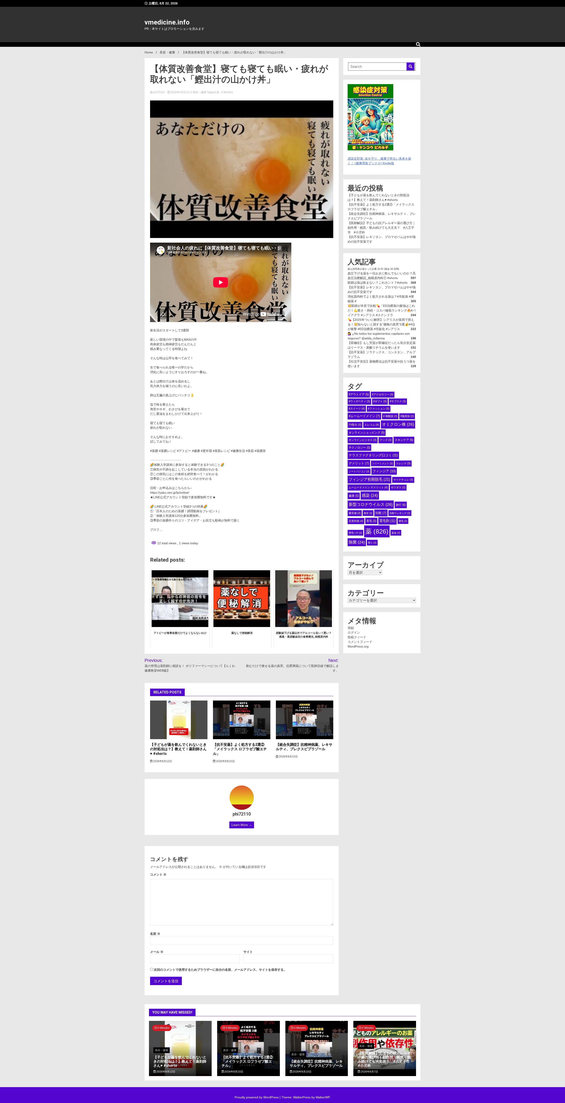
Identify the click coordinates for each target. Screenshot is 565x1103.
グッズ (386, 440)
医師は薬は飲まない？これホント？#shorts (377, 282)
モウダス (398, 487)
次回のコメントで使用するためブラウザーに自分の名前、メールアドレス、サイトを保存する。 (220, 969)
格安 (368, 513)
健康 (354, 495)
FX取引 (355, 424)
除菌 (357, 542)
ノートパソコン (359, 471)
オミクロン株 (398, 424)
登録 (351, 628)
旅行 (401, 504)
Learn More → (242, 825)
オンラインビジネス (363, 440)
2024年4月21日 (180, 92)
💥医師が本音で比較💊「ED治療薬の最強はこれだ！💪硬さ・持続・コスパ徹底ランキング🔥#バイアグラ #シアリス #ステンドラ (382, 310)
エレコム (371, 424)
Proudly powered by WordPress (257, 1097)
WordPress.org (358, 646)
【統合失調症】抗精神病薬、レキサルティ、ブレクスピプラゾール (304, 746)
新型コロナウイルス (371, 504)
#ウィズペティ (359, 401)
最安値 (355, 513)
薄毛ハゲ (355, 532)
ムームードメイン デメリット (368, 487)
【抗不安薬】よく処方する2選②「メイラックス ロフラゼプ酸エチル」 (240, 749)
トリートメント (382, 463)
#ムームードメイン (364, 416)
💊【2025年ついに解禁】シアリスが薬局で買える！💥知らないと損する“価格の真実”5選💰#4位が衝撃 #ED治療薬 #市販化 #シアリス (381, 324)
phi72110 (159, 92)
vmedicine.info (167, 22)
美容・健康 (199, 92)
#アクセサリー (382, 394)
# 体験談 (390, 416)
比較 (380, 513)
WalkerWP (323, 1097)
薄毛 (403, 521)
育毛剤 (387, 521)
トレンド (403, 463)
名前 (155, 933)
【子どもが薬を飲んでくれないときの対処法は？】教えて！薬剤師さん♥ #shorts (178, 749)
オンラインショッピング (366, 432)
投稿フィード (357, 637)
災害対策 (356, 521)
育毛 (371, 521)
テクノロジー (359, 447)
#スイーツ (357, 408)
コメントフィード (360, 642)
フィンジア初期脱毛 (369, 479)
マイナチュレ (403, 479)
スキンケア (404, 440)
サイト (248, 952)
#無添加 (407, 416)
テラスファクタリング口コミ (373, 455)
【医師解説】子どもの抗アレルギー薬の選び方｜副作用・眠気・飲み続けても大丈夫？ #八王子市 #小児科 (382, 227)
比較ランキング (400, 513)
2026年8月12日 (162, 761)
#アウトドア (359, 394)
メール (156, 952)
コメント (158, 874)
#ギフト (380, 401)
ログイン (354, 632)
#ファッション (378, 408)
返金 (396, 532)
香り (372, 542)
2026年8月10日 (225, 761)
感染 (370, 495)
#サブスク (398, 401)
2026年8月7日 (369, 1071)
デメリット (359, 463)
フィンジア (384, 471)
